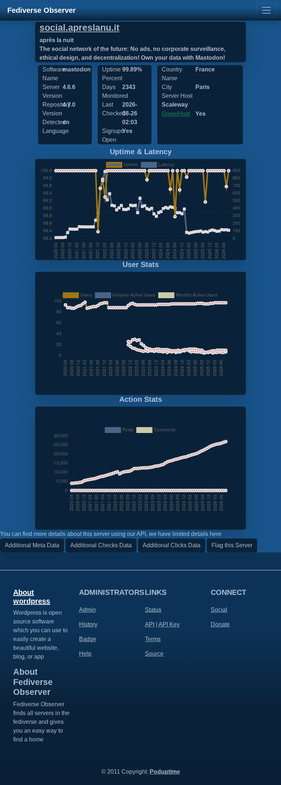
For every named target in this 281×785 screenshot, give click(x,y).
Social (219, 610)
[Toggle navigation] (266, 10)
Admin (87, 610)
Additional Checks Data (101, 545)
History (88, 624)
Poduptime (165, 772)
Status (153, 610)
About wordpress (31, 596)
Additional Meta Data (32, 545)
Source (154, 654)
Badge (87, 639)
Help (85, 654)
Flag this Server (231, 545)
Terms (153, 639)
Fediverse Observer (41, 10)
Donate (220, 624)
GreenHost (176, 114)
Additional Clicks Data (172, 545)
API (149, 624)
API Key (169, 624)
